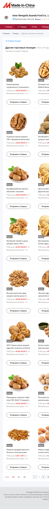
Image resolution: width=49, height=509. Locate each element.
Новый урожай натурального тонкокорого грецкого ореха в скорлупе (18, 87)
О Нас (34, 26)
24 (13, 477)
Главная (8, 26)
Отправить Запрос (18, 102)
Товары (23, 26)
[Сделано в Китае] (19, 5)
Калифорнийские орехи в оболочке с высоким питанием (17, 191)
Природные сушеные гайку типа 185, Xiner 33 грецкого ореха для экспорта (18, 400)
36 (19, 477)
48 (24, 477)
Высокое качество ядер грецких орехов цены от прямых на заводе (17, 296)
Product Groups (14, 41)
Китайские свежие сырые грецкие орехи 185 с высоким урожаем (17, 244)
